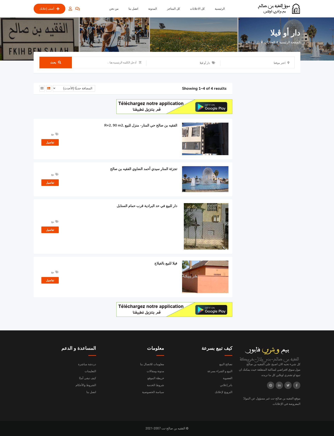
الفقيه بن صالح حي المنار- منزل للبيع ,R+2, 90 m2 (140, 125)
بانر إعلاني (226, 385)
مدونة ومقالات (155, 371)
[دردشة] (77, 9)
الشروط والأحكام (86, 385)
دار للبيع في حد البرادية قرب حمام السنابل (147, 205)
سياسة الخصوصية (153, 392)
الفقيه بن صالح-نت (282, 398)
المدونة (152, 8)
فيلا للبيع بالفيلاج (165, 263)
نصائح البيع (225, 364)
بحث (53, 62)
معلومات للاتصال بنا (152, 364)
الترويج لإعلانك (223, 392)
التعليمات (90, 371)
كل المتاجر (173, 8)
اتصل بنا (133, 8)
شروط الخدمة (155, 385)
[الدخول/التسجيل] (70, 9)
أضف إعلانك (46, 8)
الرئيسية (220, 8)
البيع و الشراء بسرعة (219, 371)
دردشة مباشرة (87, 364)
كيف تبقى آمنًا (87, 378)
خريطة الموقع (155, 378)
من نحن (113, 8)
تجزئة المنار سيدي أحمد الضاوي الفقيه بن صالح (143, 169)
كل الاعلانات (197, 8)
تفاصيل (50, 142)
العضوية (227, 378)
